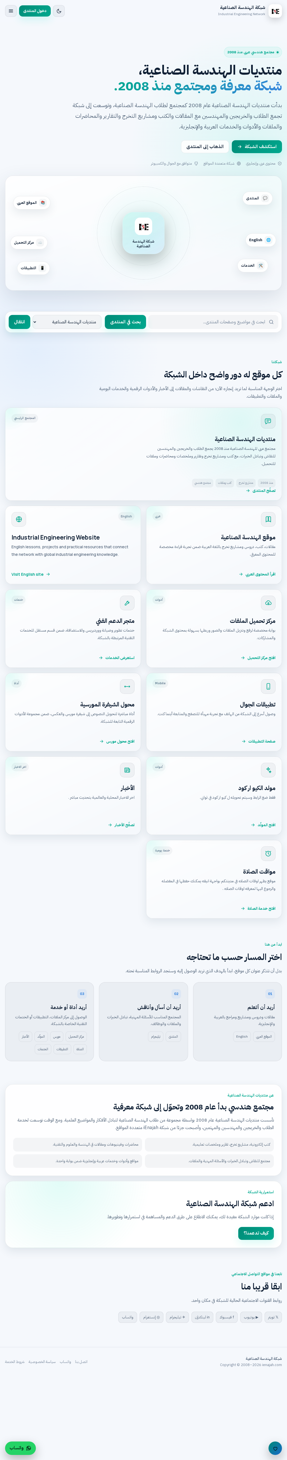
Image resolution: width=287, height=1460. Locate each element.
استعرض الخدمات (120, 658)
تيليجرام (155, 1036)
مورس (56, 1036)
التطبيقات (62, 1049)
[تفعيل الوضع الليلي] (59, 11)
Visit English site (27, 574)
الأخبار (25, 1036)
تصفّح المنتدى (264, 491)
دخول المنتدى (35, 11)
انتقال (19, 322)
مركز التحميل (76, 1036)
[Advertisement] (143, 1418)
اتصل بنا (81, 1361)
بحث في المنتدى (125, 322)
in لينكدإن (202, 1317)
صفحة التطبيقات (262, 741)
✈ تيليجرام (177, 1317)
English (242, 1036)
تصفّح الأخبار (125, 825)
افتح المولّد (267, 825)
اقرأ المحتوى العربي (261, 574)
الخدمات (43, 1049)
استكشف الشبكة (261, 146)
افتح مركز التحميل (261, 658)
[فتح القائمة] (11, 11)
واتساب (127, 1317)
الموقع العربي (264, 1036)
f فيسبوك (226, 1317)
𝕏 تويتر (273, 1317)
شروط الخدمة (15, 1361)
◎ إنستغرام (151, 1317)
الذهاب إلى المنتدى (205, 146)
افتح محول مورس (120, 741)
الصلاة (80, 1049)
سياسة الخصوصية (42, 1361)
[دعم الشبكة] (275, 1448)
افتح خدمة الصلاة (261, 908)
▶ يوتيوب (251, 1317)
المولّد (41, 1036)
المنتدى (173, 1036)
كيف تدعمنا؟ (256, 1233)
